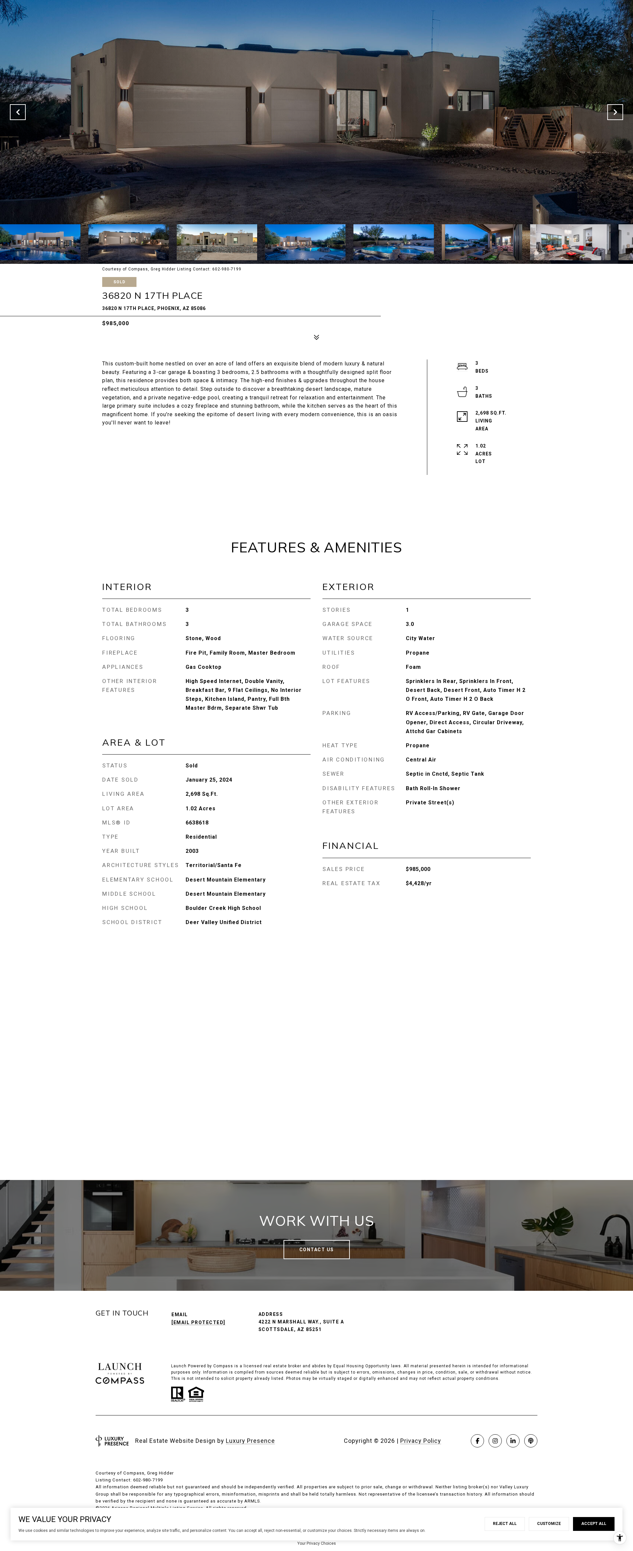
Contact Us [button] (316, 1249)
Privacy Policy (420, 1440)
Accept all (593, 1523)
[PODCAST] (530, 1440)
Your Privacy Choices (316, 1543)
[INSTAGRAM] (495, 1440)
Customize (549, 1523)
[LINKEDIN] (513, 1440)
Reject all (505, 1523)
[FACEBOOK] (477, 1440)
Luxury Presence (250, 1440)
